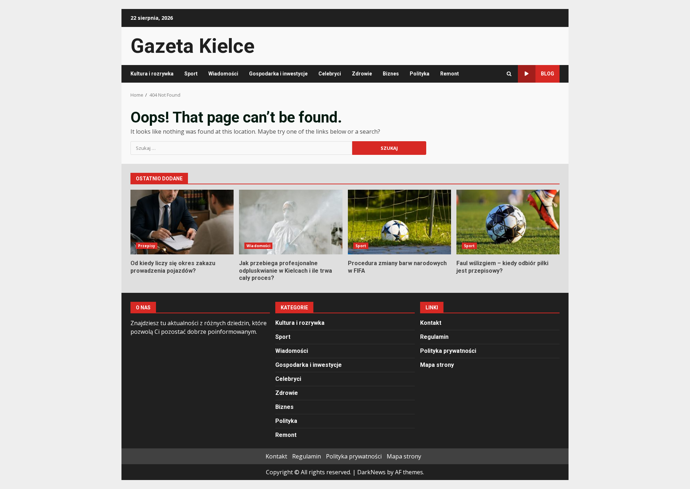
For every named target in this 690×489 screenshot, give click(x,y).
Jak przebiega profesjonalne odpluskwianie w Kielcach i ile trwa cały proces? (290, 222)
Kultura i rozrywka (152, 74)
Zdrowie (362, 74)
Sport (191, 74)
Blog (547, 74)
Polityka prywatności (448, 350)
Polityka (419, 74)
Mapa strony (437, 364)
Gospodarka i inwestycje (278, 74)
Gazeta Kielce (192, 46)
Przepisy (146, 245)
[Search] (509, 74)
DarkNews (371, 472)
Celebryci (329, 74)
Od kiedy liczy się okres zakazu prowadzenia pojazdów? (182, 222)
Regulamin (434, 336)
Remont (449, 74)
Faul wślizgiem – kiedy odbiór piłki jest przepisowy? (508, 222)
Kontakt (430, 322)
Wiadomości (223, 74)
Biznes (391, 74)
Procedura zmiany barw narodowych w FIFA (399, 222)
